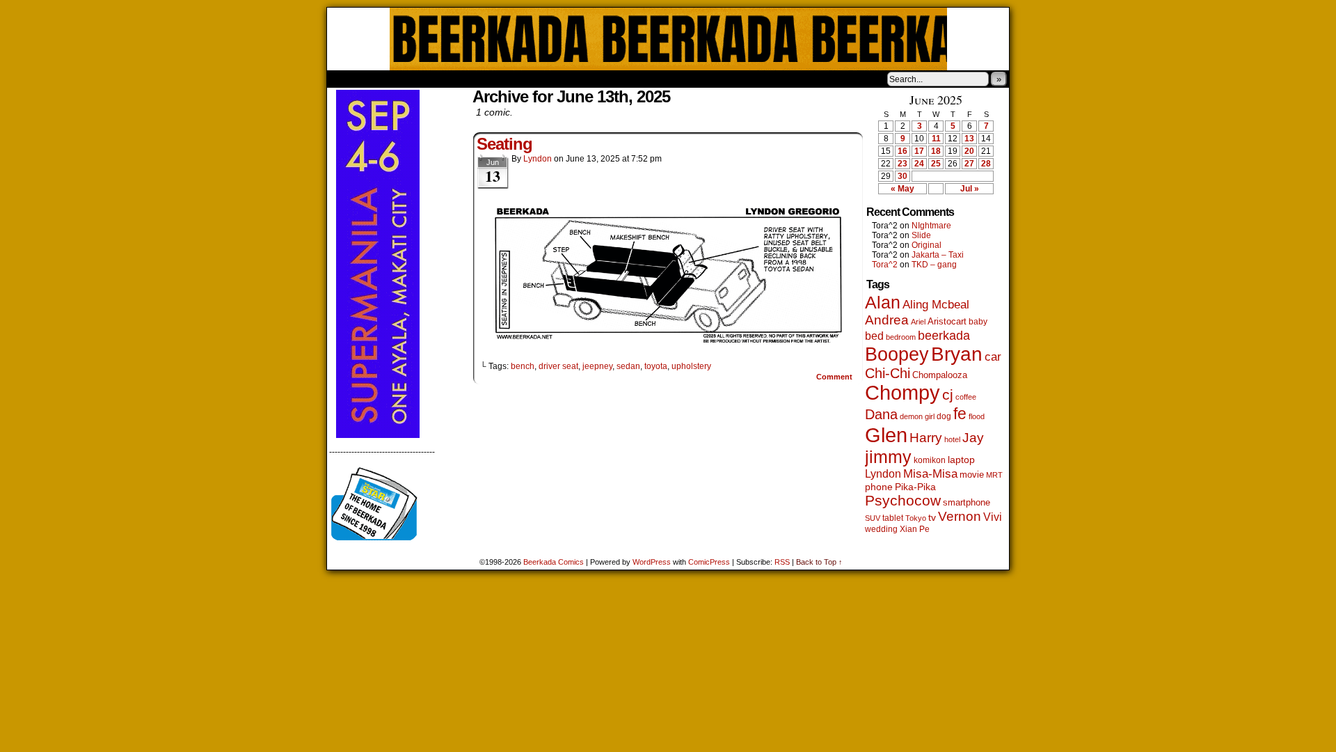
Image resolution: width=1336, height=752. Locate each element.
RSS (782, 562)
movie (972, 475)
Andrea (887, 320)
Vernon (959, 516)
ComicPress (709, 562)
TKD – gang (934, 264)
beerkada (944, 335)
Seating (504, 143)
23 (902, 164)
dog (944, 416)
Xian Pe (915, 528)
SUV (872, 518)
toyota (655, 366)
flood (977, 416)
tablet (892, 517)
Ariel (918, 322)
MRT (994, 475)
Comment (835, 377)
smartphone (966, 502)
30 (902, 176)
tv (932, 517)
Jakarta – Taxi (938, 255)
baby (978, 322)
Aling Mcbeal (935, 304)
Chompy (902, 393)
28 (986, 164)
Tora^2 (885, 264)
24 (919, 164)
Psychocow (903, 500)
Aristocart (947, 322)
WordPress (652, 562)
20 (969, 151)
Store (430, 78)
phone (879, 486)
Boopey (897, 354)
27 (969, 164)
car (993, 356)
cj (947, 394)
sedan (628, 366)
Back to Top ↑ (819, 562)
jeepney (597, 366)
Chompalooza (939, 375)
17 (919, 151)
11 (936, 138)
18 (936, 151)
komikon (930, 460)
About (387, 78)
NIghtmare (931, 225)
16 (902, 151)
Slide (921, 235)
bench (522, 366)
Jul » (969, 189)
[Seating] (668, 342)
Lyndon (537, 159)
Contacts (483, 78)
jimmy (888, 457)
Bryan (957, 354)
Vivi (992, 517)
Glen (886, 434)
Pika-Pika (915, 486)
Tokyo (915, 518)
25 (936, 164)
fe (960, 414)
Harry (925, 437)
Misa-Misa (930, 473)
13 (969, 138)
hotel (952, 439)
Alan (882, 302)
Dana (881, 414)
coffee (965, 397)
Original (926, 245)
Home (346, 78)
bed (874, 335)
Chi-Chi (887, 373)
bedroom (901, 337)
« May (902, 189)
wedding (881, 528)
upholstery (691, 366)
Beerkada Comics (668, 39)
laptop (961, 460)
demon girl (917, 416)
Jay (973, 437)
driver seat (558, 366)
